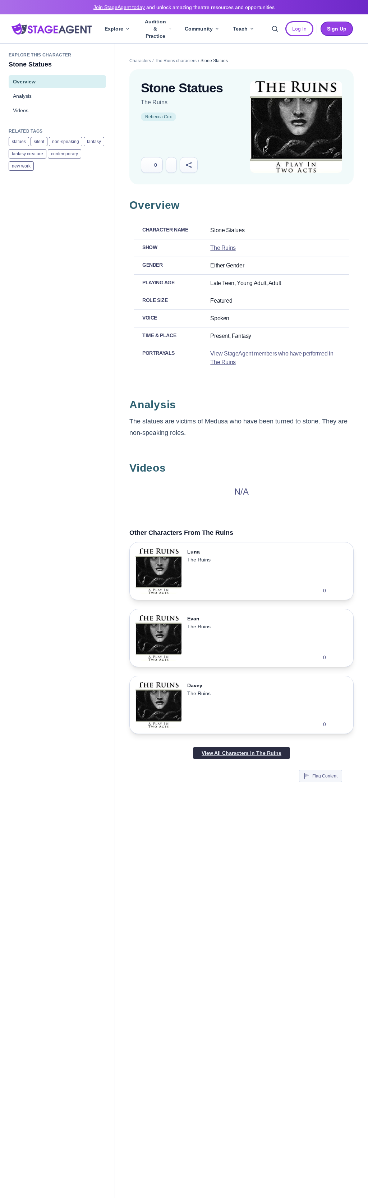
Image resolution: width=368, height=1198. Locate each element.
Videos (20, 110)
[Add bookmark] (336, 590)
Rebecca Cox (158, 116)
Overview (24, 81)
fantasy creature (27, 153)
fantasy (94, 141)
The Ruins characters (176, 60)
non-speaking (65, 141)
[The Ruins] (296, 127)
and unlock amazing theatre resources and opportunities (184, 7)
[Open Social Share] (189, 165)
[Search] (275, 29)
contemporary (64, 153)
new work (21, 166)
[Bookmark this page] (171, 165)
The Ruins (154, 102)
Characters (140, 60)
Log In (299, 29)
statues (19, 141)
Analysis (22, 96)
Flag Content (324, 776)
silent (39, 141)
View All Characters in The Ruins (241, 753)
